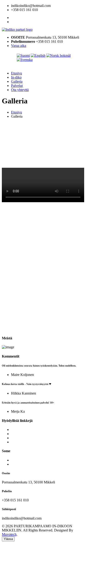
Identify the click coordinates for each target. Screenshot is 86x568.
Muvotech (9, 534)
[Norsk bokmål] (58, 55)
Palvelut (17, 86)
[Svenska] (25, 60)
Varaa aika (18, 46)
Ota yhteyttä (20, 90)
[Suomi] (23, 55)
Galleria (16, 81)
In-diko (16, 77)
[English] (38, 55)
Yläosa (8, 539)
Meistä (16, 430)
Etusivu (16, 73)
